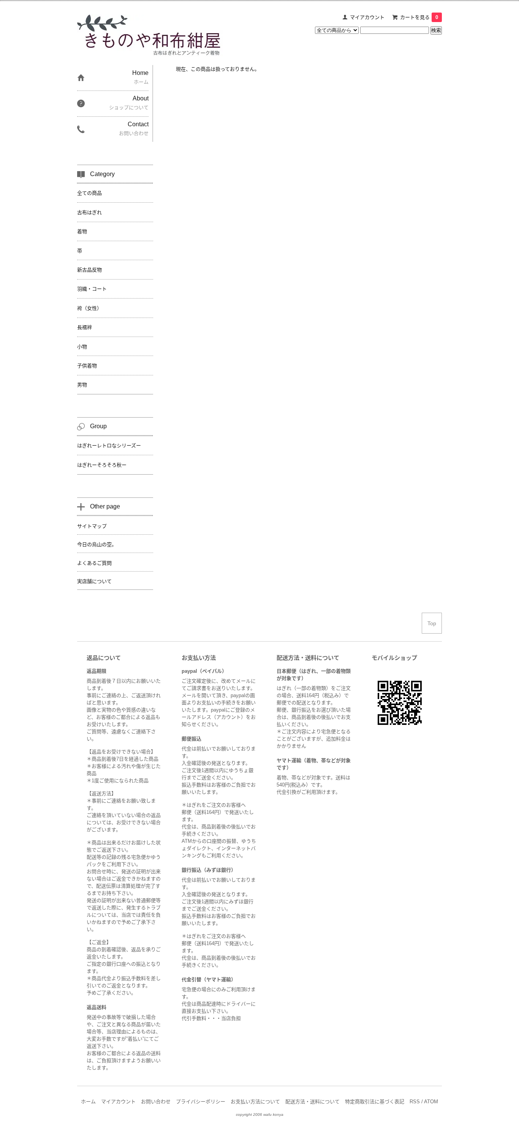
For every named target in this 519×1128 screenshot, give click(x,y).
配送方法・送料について (312, 1101)
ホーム (88, 1101)
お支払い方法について (255, 1101)
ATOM (431, 1101)
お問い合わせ (156, 1101)
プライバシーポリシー (200, 1101)
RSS (415, 1101)
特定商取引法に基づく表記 (374, 1101)
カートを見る (419, 17)
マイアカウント (367, 17)
